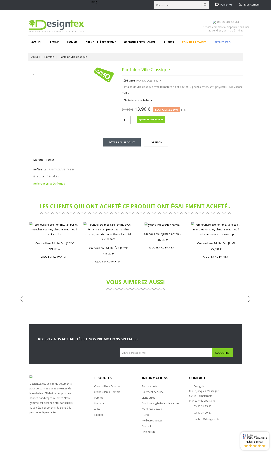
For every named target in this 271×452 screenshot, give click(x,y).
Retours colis (149, 386)
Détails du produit (122, 142)
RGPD (145, 414)
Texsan (50, 159)
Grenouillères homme (140, 42)
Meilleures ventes (152, 420)
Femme (54, 42)
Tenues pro (222, 42)
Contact (146, 426)
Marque (38, 159)
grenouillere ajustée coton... (162, 234)
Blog (94, 1)
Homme (72, 42)
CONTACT (197, 378)
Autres (169, 42)
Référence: (129, 80)
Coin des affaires (194, 42)
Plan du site (149, 432)
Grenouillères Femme (107, 386)
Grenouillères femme (101, 42)
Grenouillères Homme (107, 392)
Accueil (36, 42)
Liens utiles (148, 397)
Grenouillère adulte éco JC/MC (108, 248)
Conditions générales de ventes (160, 403)
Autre (97, 409)
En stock (38, 176)
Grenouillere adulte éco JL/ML (216, 243)
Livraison (156, 142)
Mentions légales (152, 409)
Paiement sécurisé (153, 392)
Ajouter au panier (151, 119)
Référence (39, 169)
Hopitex (98, 414)
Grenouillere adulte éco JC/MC (54, 243)
